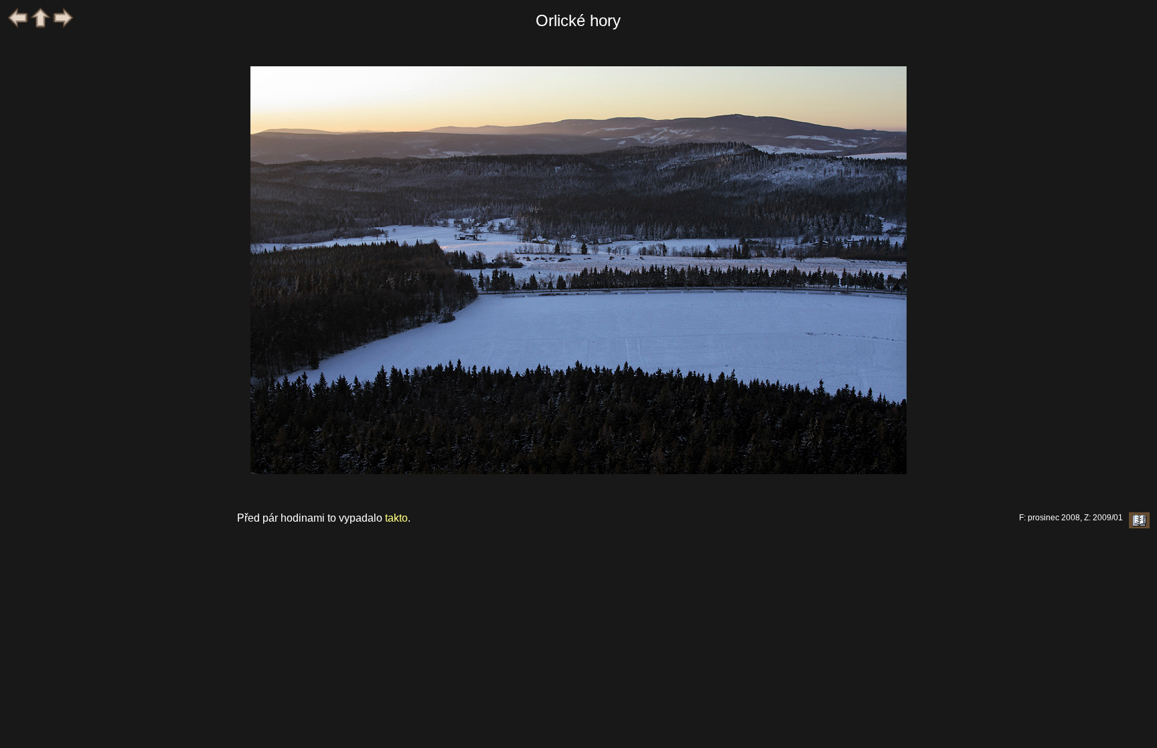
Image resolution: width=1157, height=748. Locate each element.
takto (396, 518)
